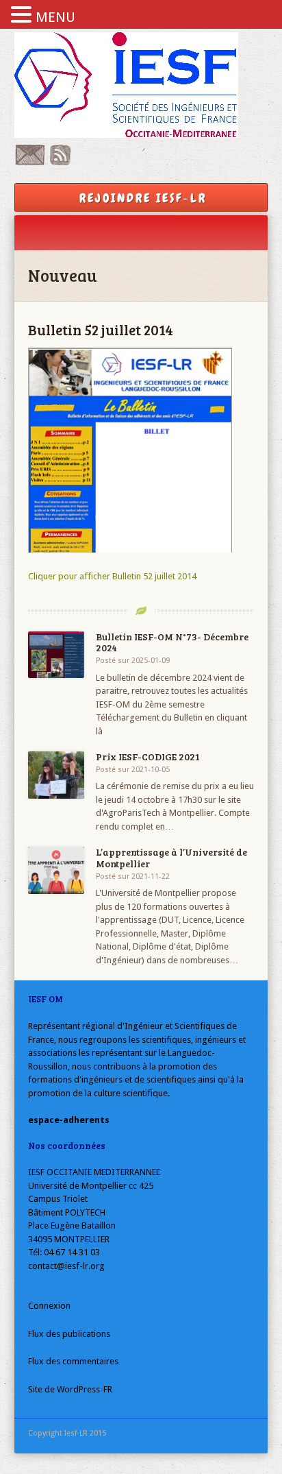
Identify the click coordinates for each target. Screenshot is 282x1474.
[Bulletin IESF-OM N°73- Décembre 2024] (56, 655)
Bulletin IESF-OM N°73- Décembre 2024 (172, 642)
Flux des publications (69, 1334)
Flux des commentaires (73, 1361)
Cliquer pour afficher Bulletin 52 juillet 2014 (112, 576)
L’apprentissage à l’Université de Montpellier (171, 857)
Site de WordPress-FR (70, 1389)
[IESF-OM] (141, 85)
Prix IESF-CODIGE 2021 (148, 756)
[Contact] (29, 162)
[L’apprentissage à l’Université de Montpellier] (56, 870)
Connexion (49, 1306)
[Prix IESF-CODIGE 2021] (56, 775)
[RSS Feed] (60, 162)
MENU (55, 17)
